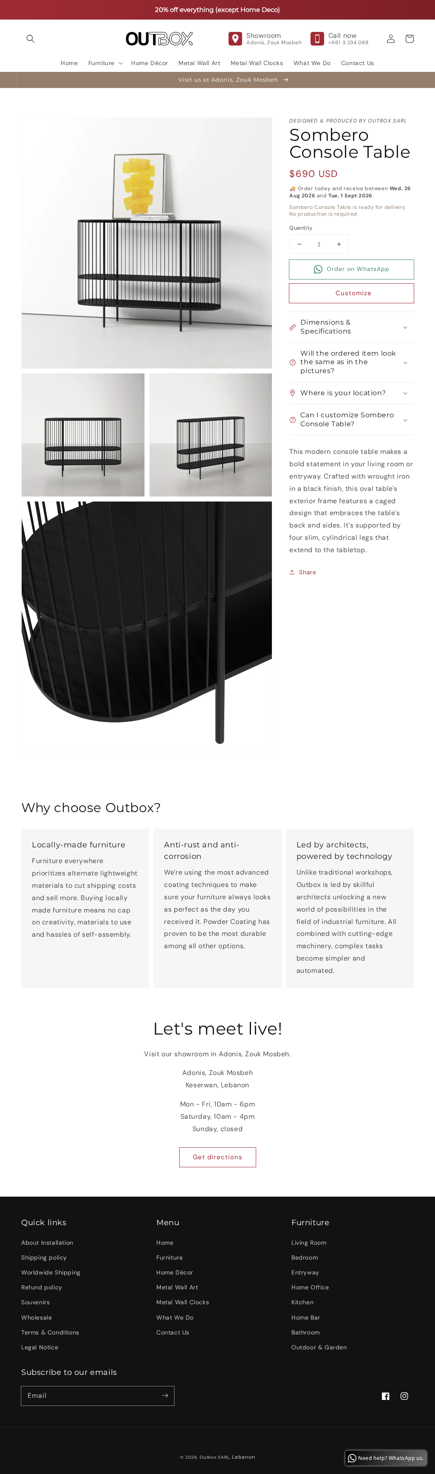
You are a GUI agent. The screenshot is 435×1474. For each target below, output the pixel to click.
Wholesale (36, 1317)
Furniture (169, 1257)
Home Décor (174, 1272)
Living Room (309, 1242)
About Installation (47, 1242)
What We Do (175, 1317)
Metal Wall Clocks (182, 1302)
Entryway (305, 1272)
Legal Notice (39, 1347)
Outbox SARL (214, 1457)
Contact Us (172, 1332)
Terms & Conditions (50, 1332)
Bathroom (305, 1332)
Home (164, 1242)
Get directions (218, 1157)
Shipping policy (44, 1257)
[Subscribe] (164, 1395)
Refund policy (41, 1287)
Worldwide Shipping (51, 1272)
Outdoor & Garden (319, 1347)
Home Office (310, 1287)
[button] (30, 38)
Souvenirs (35, 1302)
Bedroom (304, 1257)
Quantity (300, 227)
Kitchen (302, 1302)
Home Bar (305, 1317)
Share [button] (307, 572)
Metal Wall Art (177, 1287)
